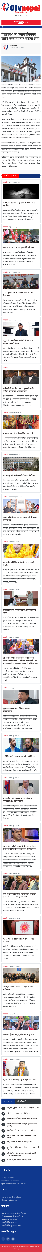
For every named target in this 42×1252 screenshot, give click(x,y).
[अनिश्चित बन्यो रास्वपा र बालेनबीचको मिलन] (21, 745)
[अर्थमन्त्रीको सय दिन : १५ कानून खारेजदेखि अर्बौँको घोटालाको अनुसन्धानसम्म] (21, 377)
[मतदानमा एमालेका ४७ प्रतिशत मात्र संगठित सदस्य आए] (21, 927)
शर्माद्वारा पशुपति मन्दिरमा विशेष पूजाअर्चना (19, 433)
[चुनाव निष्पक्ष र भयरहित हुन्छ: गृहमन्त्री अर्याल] (21, 1068)
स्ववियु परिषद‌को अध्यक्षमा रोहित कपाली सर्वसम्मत (18, 988)
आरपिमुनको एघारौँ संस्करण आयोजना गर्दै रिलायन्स (18, 294)
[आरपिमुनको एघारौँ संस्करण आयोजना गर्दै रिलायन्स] (21, 281)
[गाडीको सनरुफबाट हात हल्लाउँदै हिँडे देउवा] (21, 236)
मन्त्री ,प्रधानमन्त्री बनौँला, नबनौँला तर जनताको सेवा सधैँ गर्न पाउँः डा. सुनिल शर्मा (19, 895)
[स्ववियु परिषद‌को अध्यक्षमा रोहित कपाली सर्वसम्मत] (21, 975)
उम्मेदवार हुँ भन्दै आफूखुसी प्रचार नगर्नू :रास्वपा (19, 1034)
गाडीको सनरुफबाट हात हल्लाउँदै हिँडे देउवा (18, 247)
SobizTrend (24, 1249)
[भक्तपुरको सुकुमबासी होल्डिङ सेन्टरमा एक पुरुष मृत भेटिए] (21, 191)
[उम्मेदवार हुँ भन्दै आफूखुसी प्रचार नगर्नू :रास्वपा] (21, 1023)
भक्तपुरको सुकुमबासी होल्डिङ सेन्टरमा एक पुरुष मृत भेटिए (20, 204)
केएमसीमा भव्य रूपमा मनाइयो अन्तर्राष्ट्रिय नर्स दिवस (19, 611)
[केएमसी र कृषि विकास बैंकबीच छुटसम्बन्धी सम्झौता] (21, 550)
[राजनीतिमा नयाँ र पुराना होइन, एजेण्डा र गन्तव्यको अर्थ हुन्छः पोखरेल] (21, 787)
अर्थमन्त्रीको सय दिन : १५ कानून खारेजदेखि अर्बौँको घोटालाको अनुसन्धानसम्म (18, 390)
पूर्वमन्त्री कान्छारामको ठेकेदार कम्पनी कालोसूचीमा (16, 710)
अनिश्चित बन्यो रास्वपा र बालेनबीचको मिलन (19, 756)
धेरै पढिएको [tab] (21, 1101)
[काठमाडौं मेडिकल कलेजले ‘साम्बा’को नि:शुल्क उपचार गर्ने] (21, 506)
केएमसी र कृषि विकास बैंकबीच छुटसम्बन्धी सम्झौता (18, 564)
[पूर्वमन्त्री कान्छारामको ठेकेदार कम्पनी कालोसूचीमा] (21, 697)
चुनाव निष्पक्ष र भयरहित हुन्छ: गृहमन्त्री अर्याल (19, 1079)
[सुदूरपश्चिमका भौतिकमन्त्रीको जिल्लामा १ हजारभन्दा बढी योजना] (21, 329)
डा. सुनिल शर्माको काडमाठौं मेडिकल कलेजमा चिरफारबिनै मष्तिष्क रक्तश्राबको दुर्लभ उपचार (19, 848)
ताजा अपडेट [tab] (8, 1101)
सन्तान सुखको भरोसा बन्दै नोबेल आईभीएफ (19, 475)
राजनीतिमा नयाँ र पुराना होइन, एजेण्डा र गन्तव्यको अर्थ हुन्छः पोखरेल (17, 800)
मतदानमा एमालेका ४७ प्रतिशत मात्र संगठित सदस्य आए (19, 940)
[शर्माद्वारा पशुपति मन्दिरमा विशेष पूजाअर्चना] (21, 422)
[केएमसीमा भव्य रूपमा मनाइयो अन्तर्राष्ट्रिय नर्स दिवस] (21, 598)
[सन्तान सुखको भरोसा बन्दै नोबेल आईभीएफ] (21, 464)
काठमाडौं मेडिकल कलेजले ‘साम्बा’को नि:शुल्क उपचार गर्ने (20, 519)
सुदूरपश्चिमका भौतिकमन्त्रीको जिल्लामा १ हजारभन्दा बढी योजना (18, 342)
